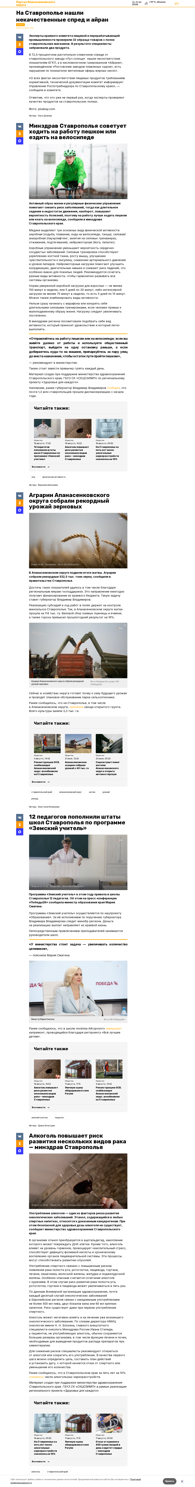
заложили (76, 707)
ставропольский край (41, 792)
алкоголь (35, 1472)
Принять (169, 1481)
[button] (78, 171)
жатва (92, 792)
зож (33, 477)
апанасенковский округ (70, 792)
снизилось (36, 1377)
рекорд (34, 798)
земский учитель (39, 1117)
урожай (106, 792)
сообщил (113, 388)
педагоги (59, 1117)
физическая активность (54, 477)
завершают (114, 1028)
